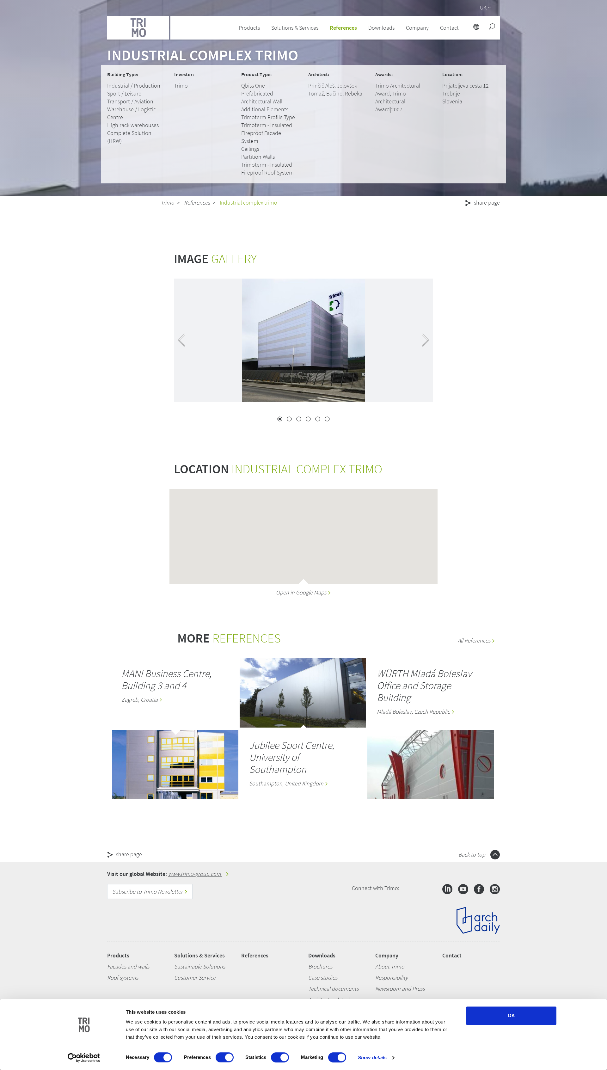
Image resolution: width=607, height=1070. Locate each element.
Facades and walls (128, 966)
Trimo (167, 202)
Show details (372, 1057)
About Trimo (389, 966)
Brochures (320, 966)
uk (483, 7)
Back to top (472, 854)
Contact (452, 955)
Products (118, 955)
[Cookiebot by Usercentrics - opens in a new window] (84, 1057)
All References (475, 640)
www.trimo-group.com (195, 873)
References (343, 27)
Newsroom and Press (400, 988)
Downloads (321, 955)
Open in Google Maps (302, 592)
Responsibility (391, 977)
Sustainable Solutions (199, 966)
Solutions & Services (199, 955)
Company (386, 955)
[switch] (225, 1057)
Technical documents (333, 988)
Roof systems (122, 977)
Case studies (322, 977)
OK (511, 1015)
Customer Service (195, 977)
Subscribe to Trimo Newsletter (148, 891)
